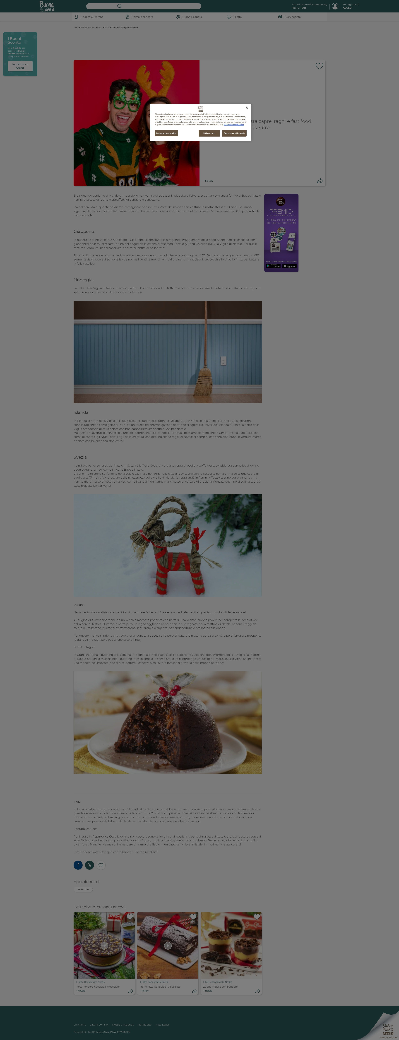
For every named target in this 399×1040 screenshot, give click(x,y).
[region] (200, 122)
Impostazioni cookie (166, 133)
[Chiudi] (246, 107)
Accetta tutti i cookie (234, 133)
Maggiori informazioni (234, 125)
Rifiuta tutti (209, 133)
